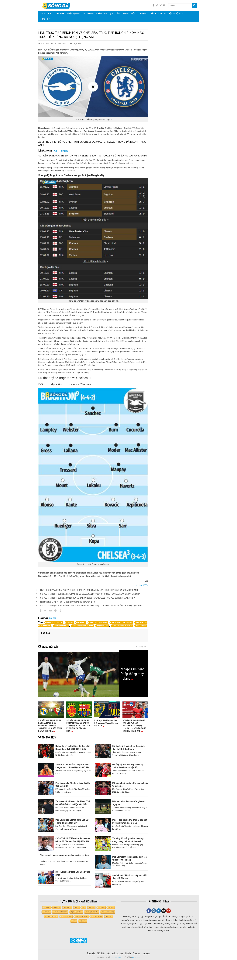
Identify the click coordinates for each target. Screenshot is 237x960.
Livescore (146, 953)
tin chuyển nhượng (81, 916)
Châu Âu (100, 13)
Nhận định (72, 13)
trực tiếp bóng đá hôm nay (83, 626)
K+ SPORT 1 (81, 622)
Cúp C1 (91, 907)
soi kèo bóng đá (66, 916)
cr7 (84, 907)
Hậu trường (174, 13)
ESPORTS (101, 907)
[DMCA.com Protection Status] (78, 940)
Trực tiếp (45, 19)
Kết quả (111, 907)
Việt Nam (87, 13)
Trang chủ (45, 13)
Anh (125, 13)
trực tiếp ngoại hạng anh (122, 626)
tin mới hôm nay (97, 916)
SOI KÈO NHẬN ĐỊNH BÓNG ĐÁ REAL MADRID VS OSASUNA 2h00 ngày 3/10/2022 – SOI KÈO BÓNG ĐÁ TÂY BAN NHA (90, 594)
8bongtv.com (116, 957)
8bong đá (57, 907)
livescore (59, 13)
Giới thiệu (101, 953)
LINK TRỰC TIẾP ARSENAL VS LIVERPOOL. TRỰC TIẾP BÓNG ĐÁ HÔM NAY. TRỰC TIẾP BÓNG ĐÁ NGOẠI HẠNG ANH (89, 590)
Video (74, 921)
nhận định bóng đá (92, 912)
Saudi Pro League (51, 916)
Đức (133, 13)
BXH (76, 907)
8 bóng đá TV (142, 585)
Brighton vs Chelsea (54, 622)
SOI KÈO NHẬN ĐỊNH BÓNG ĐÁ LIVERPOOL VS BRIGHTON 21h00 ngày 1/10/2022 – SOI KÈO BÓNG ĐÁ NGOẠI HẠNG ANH (91, 606)
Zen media (136, 957)
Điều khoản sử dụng (115, 953)
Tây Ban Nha (157, 13)
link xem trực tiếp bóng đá (122, 622)
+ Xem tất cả (141, 647)
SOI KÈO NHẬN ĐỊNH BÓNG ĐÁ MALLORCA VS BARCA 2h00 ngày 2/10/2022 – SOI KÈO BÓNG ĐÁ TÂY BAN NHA (87, 598)
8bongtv (46, 907)
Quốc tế (114, 13)
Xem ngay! (61, 150)
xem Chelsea (141, 626)
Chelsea (70, 622)
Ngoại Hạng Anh (76, 912)
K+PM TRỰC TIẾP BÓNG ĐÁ (98, 622)
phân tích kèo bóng (108, 912)
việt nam (82, 921)
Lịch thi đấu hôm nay (60, 912)
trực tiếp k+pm (102, 626)
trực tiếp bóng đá (61, 626)
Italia (143, 13)
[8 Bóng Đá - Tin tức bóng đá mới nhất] (56, 5)
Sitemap (136, 953)
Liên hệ (128, 953)
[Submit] (194, 5)
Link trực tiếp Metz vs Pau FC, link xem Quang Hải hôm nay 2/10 (67, 602)
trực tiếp (108, 916)
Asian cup (67, 907)
